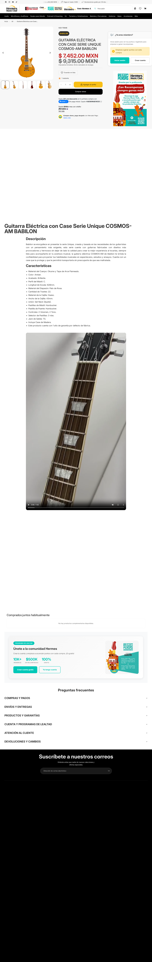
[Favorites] (140, 8)
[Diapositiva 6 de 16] (50, 85)
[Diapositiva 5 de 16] (41, 85)
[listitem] (136, 16)
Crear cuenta (140, 60)
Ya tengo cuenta (50, 670)
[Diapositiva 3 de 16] (23, 85)
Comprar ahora (80, 92)
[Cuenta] (135, 8)
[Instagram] (9, 2)
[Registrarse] (108, 771)
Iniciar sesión (120, 60)
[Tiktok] (16, 2)
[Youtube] (13, 2)
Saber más (67, 118)
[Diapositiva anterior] (2, 53)
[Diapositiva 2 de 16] (14, 85)
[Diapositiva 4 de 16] (32, 85)
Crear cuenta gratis (25, 670)
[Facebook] (5, 2)
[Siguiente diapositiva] (50, 53)
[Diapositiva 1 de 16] (5, 85)
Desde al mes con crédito (70, 109)
